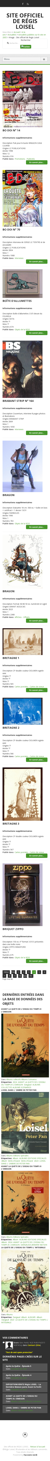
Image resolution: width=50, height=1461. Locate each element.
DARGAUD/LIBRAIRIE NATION (34, 1244)
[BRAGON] (23, 466)
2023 (12, 1319)
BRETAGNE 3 (11, 823)
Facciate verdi (30, 1455)
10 (20, 976)
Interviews (19, 258)
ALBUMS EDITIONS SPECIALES (32, 1158)
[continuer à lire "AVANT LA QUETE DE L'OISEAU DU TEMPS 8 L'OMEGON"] (25, 1045)
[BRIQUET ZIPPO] (23, 894)
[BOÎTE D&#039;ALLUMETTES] (23, 283)
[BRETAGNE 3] (23, 794)
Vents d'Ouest (14, 1161)
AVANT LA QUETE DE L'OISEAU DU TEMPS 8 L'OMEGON (21, 1397)
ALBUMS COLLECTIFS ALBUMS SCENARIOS (20, 1086)
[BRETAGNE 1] (23, 641)
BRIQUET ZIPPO (13, 929)
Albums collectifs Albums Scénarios (21, 1079)
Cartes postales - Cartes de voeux (29, 686)
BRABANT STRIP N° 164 (18, 401)
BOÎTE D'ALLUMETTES (17, 301)
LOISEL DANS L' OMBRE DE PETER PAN (18, 1090)
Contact (31, 1345)
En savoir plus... (36, 162)
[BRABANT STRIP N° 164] (23, 369)
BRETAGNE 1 (11, 658)
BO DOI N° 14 (11, 130)
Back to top (25, 1434)
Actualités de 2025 (19, 1369)
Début (6, 972)
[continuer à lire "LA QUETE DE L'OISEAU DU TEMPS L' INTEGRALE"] (25, 1281)
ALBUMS (32, 1317)
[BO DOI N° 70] (23, 198)
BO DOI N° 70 (11, 229)
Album (15, 1158)
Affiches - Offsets (22, 617)
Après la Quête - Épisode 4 (18, 1375)
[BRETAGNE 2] (23, 711)
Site (38, 1345)
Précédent (13, 972)
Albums (9, 1314)
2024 (15, 1082)
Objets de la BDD (22, 329)
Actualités (12, 34)
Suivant (25, 976)
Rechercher (26, 40)
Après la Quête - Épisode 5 (18, 1366)
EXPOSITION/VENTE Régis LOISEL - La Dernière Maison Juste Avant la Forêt (23, 1385)
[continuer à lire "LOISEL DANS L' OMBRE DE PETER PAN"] (25, 1123)
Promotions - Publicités (25, 159)
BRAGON (9, 495)
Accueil (17, 32)
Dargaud (27, 1084)
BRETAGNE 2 (11, 727)
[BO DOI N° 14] (23, 99)
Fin (31, 976)
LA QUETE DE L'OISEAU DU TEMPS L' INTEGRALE (23, 1247)
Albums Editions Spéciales (17, 1155)
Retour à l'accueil (37, 1446)
